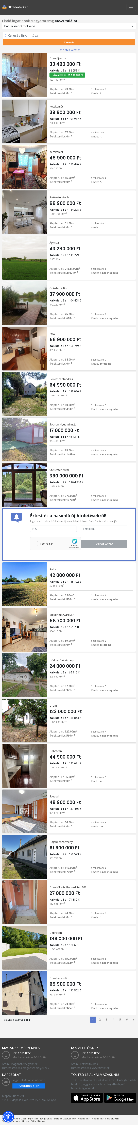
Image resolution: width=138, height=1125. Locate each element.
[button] (8, 1117)
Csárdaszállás (58, 288)
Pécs (52, 333)
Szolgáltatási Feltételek (51, 1118)
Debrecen (55, 751)
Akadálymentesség (11, 1121)
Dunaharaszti (58, 978)
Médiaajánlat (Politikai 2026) (105, 1118)
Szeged (54, 796)
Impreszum (33, 1118)
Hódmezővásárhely (61, 660)
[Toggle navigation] (131, 7)
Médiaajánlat (84, 1118)
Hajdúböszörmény (61, 842)
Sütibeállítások (38, 1121)
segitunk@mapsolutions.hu (29, 1080)
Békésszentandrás (61, 379)
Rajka (52, 569)
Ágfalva (54, 243)
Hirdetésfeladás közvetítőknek (90, 1068)
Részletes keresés (69, 50)
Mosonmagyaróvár (61, 615)
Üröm (53, 705)
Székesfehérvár (59, 197)
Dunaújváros (57, 58)
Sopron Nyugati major (63, 424)
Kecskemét (56, 106)
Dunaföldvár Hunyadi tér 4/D (67, 887)
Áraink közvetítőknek (84, 1064)
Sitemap (25, 1121)
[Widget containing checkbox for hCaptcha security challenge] (55, 543)
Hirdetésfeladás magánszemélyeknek (25, 1068)
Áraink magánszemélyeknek (20, 1064)
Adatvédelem (69, 1118)
